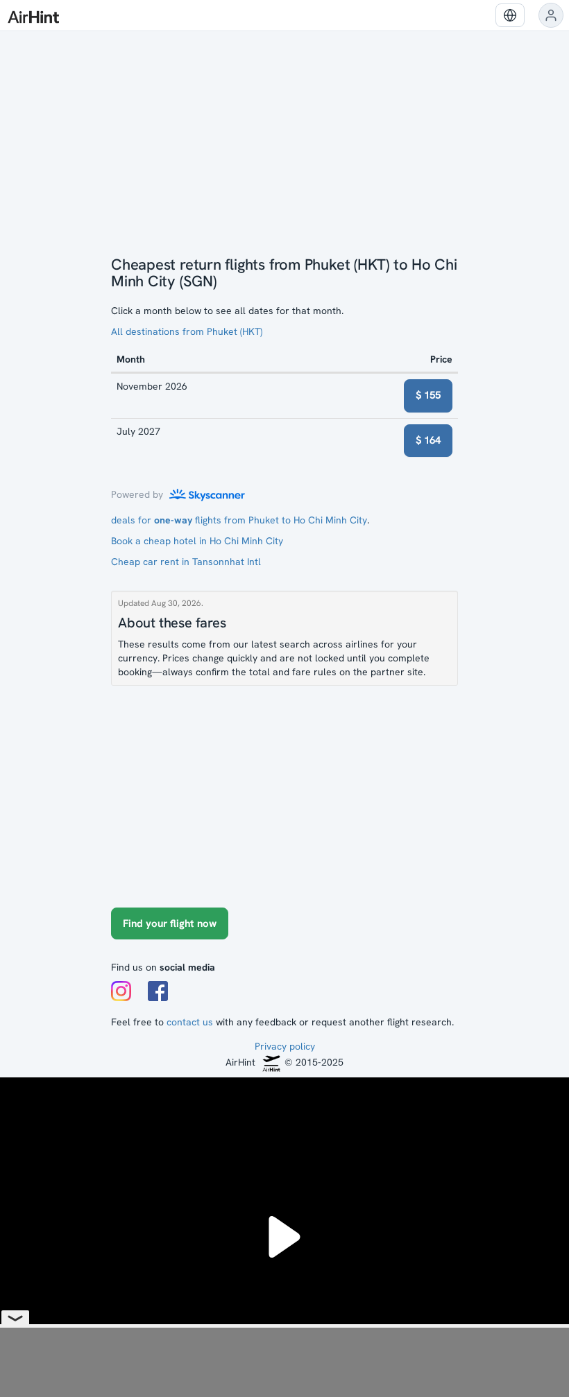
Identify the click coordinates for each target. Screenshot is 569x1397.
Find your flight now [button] (169, 923)
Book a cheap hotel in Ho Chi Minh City (197, 541)
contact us (190, 1022)
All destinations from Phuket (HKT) (186, 331)
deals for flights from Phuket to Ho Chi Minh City (239, 520)
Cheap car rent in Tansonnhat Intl (186, 561)
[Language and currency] (510, 15)
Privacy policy (285, 1046)
